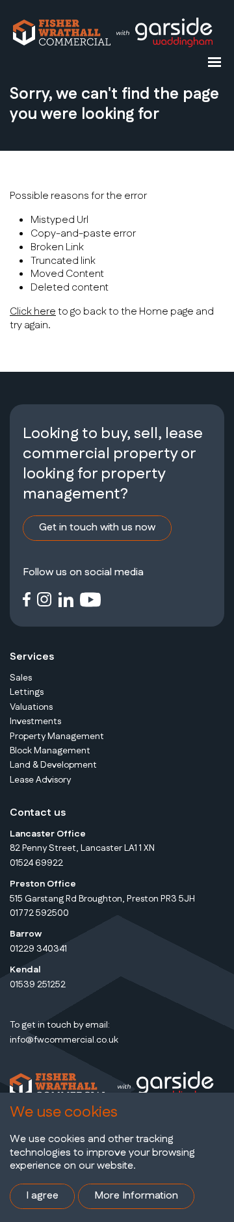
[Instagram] (44, 599)
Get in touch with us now (97, 527)
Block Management (50, 750)
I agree (42, 1195)
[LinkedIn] (65, 599)
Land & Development (53, 765)
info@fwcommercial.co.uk (64, 1040)
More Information (136, 1195)
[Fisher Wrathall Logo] (61, 33)
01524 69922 (36, 863)
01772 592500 (39, 913)
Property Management (57, 736)
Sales (21, 677)
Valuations (31, 707)
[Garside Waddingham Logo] (164, 32)
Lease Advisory (40, 780)
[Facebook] (27, 599)
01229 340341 (38, 949)
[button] (214, 62)
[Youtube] (90, 599)
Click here (33, 311)
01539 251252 (38, 984)
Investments (35, 721)
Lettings (27, 692)
